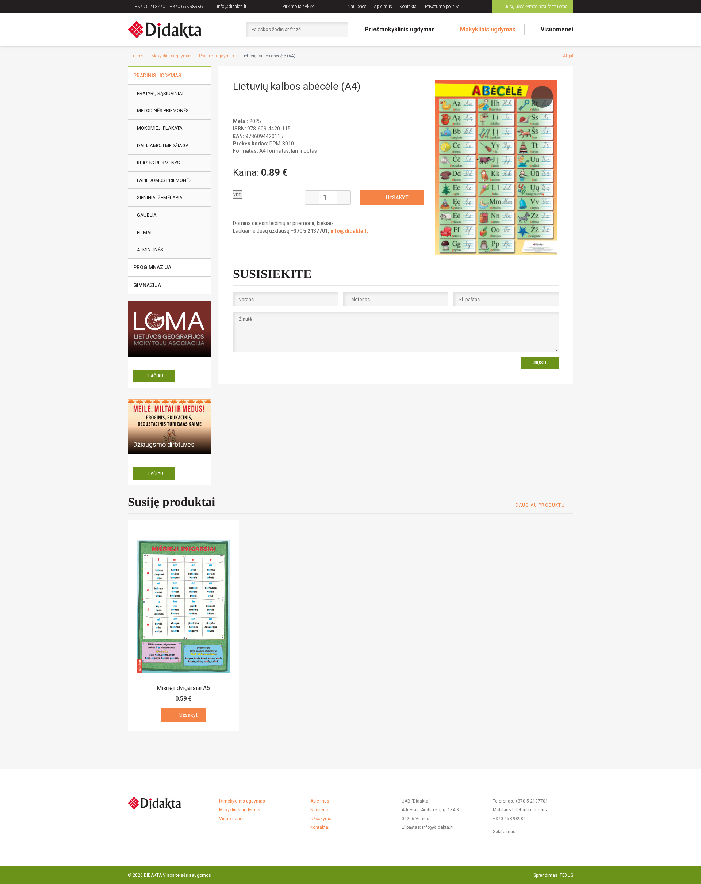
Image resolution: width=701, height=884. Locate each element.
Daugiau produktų (540, 505)
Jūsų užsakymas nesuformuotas (536, 6)
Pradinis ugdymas (216, 55)
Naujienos (357, 6)
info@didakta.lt (231, 6)
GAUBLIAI (147, 215)
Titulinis (135, 55)
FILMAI (144, 232)
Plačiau (154, 375)
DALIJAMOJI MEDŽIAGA (163, 145)
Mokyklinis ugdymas (488, 29)
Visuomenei (557, 29)
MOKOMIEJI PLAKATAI (160, 128)
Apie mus (383, 6)
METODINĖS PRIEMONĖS (163, 110)
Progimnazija (152, 267)
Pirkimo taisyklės (298, 6)
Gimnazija (147, 285)
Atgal (568, 55)
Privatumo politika (442, 6)
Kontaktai (408, 6)
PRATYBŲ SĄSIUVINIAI (160, 93)
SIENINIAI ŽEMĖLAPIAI (160, 197)
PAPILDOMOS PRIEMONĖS (164, 180)
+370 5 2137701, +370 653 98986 (169, 6)
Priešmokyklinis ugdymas (400, 29)
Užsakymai (321, 818)
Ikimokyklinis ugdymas (242, 801)
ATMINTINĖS (150, 249)
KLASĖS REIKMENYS (158, 162)
